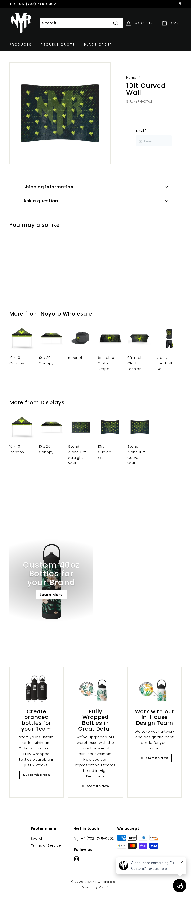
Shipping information (48, 187)
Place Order (98, 44)
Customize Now (36, 775)
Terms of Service (46, 845)
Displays (53, 402)
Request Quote (58, 44)
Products (20, 44)
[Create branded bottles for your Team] (36, 689)
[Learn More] (51, 580)
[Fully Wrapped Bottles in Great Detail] (95, 689)
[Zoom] (60, 113)
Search (37, 838)
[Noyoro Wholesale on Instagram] (76, 858)
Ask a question (40, 201)
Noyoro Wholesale (66, 313)
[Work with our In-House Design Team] (154, 689)
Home (131, 77)
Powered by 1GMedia (96, 887)
